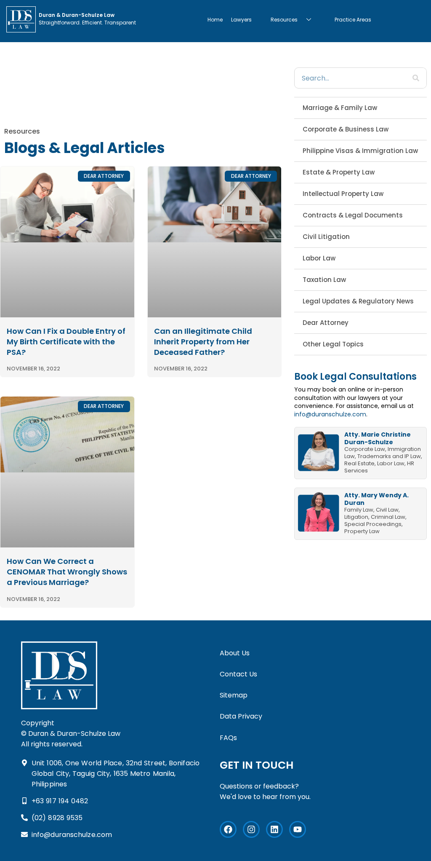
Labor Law (319, 258)
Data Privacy (241, 716)
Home (215, 19)
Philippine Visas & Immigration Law (360, 150)
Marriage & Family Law (340, 107)
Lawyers (241, 19)
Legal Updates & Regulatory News (358, 301)
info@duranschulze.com (330, 414)
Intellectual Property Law (343, 193)
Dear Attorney (326, 322)
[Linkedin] (274, 829)
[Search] (415, 78)
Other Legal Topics (333, 344)
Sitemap (233, 695)
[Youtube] (297, 829)
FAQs (228, 738)
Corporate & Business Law (345, 129)
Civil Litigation (326, 236)
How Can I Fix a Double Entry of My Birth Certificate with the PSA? (66, 341)
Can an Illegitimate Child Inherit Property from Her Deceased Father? (203, 341)
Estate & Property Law (339, 172)
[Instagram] (251, 829)
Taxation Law (324, 279)
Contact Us (238, 674)
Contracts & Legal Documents (353, 215)
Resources (284, 19)
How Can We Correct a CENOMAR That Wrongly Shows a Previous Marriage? (67, 571)
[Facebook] (228, 829)
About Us (235, 653)
